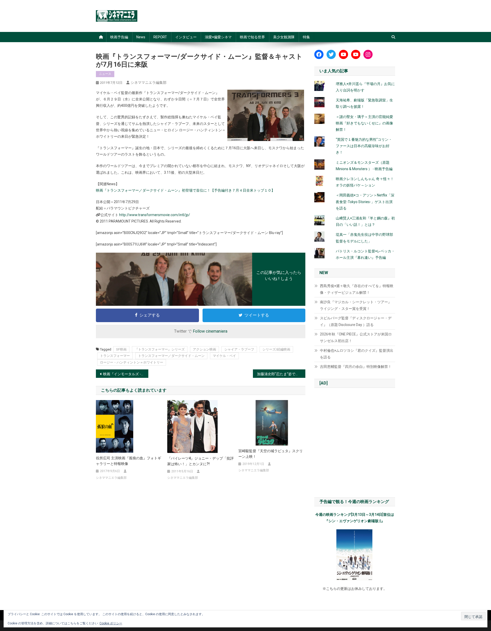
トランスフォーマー (115, 356)
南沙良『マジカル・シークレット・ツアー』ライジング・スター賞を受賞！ (356, 305)
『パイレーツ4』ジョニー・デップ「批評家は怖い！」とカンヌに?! (200, 461)
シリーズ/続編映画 (276, 349)
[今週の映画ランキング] (354, 554)
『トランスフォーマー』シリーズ (160, 349)
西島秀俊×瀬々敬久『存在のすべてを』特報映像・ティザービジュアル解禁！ (356, 289)
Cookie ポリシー (110, 623)
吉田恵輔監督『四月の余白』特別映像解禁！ (356, 367)
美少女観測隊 (284, 37)
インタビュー (186, 37)
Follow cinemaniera (210, 331)
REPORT (160, 37)
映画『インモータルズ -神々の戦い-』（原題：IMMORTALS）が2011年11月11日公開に (125, 374)
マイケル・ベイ (224, 356)
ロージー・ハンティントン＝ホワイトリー (131, 362)
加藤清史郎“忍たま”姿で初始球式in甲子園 (281, 374)
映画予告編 (119, 37)
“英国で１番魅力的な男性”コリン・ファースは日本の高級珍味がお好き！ (364, 145)
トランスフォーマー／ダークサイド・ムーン (171, 356)
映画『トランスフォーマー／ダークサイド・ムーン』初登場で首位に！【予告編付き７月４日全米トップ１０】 (185, 190)
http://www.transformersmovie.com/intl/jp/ (154, 215)
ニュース (105, 74)
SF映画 (121, 349)
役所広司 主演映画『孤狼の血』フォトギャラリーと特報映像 (128, 461)
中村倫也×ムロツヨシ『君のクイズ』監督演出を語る (356, 353)
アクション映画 (204, 349)
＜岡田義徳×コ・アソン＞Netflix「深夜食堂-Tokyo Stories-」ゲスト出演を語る (365, 201)
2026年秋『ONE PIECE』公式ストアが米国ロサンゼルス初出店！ (356, 337)
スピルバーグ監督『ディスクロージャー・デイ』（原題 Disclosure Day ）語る (356, 321)
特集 (306, 37)
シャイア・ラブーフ (239, 349)
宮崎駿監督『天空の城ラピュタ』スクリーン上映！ (270, 454)
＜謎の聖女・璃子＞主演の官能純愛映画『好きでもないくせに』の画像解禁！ (364, 123)
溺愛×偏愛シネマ (218, 37)
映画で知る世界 (252, 37)
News (140, 37)
